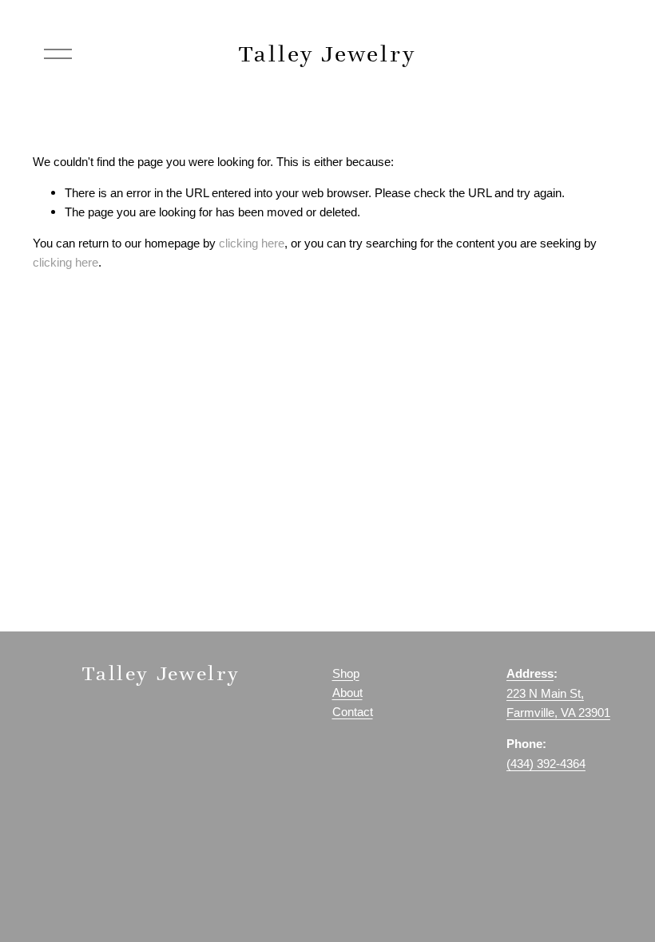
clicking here (251, 243)
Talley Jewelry (328, 53)
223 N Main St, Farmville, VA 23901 (558, 703)
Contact (352, 712)
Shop (345, 674)
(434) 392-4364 (546, 764)
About (347, 693)
